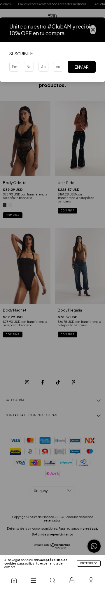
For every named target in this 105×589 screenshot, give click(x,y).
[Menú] (33, 580)
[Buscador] (52, 580)
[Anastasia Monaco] (14, 580)
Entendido (88, 563)
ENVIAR (82, 67)
